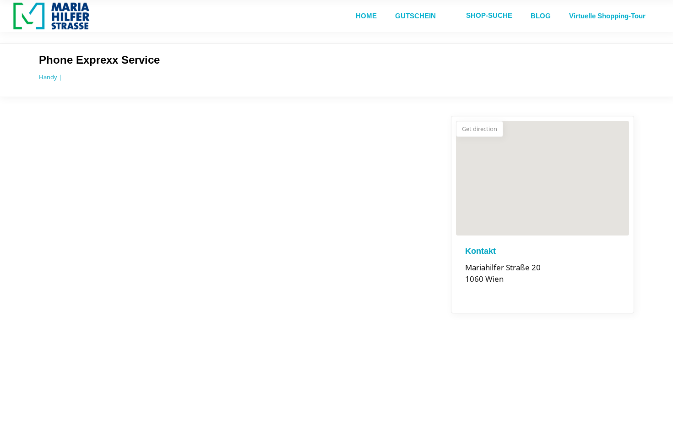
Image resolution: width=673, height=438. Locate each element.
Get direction (479, 129)
